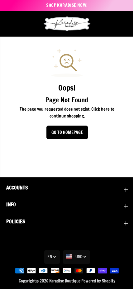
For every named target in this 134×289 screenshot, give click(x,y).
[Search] (113, 23)
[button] (10, 24)
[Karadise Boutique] (67, 23)
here (105, 109)
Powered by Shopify (98, 281)
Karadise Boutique (64, 281)
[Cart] (123, 23)
